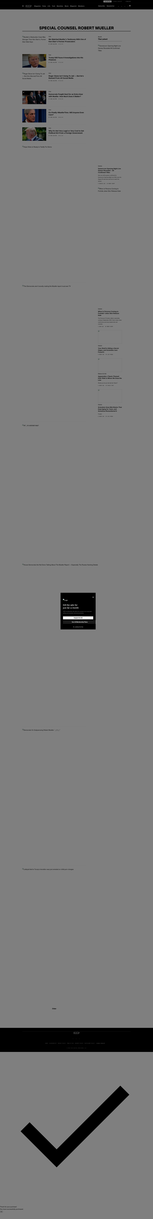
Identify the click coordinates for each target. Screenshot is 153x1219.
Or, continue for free (78, 627)
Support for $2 (78, 618)
